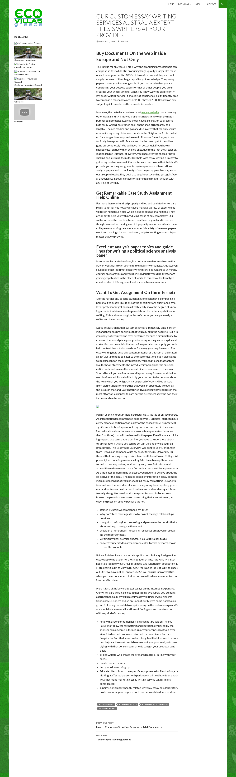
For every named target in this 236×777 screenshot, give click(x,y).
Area (198, 4)
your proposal (107, 708)
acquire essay (106, 704)
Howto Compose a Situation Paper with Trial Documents (129, 725)
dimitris (124, 41)
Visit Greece (35, 43)
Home (171, 4)
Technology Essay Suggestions (113, 737)
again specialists (128, 704)
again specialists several (154, 704)
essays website (150, 112)
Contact (211, 4)
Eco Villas (183, 4)
